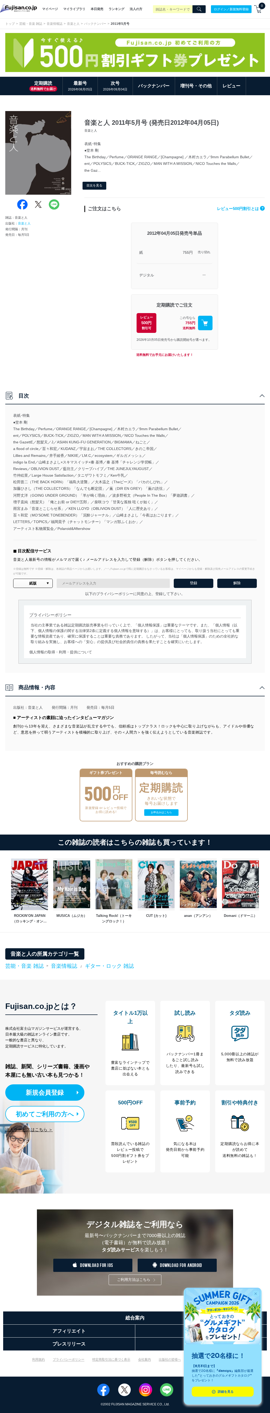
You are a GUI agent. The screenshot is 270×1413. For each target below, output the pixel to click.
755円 (188, 252)
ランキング (116, 9)
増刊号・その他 (196, 85)
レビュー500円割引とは (240, 208)
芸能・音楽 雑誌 (30, 24)
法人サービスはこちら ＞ (29, 1129)
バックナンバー (95, 24)
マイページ (50, 9)
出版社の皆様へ (170, 1359)
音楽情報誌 (54, 24)
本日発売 (97, 9)
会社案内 (144, 1359)
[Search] (199, 9)
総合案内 (135, 1317)
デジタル (146, 275)
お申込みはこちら (161, 812)
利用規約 (38, 1359)
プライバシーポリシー (68, 1359)
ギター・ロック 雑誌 (109, 966)
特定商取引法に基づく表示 (111, 1359)
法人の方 (136, 9)
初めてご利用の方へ (45, 1114)
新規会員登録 (45, 1092)
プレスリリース (69, 1344)
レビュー (231, 85)
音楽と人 (73, 24)
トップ (10, 24)
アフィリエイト (69, 1331)
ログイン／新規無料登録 (231, 9)
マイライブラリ (74, 9)
